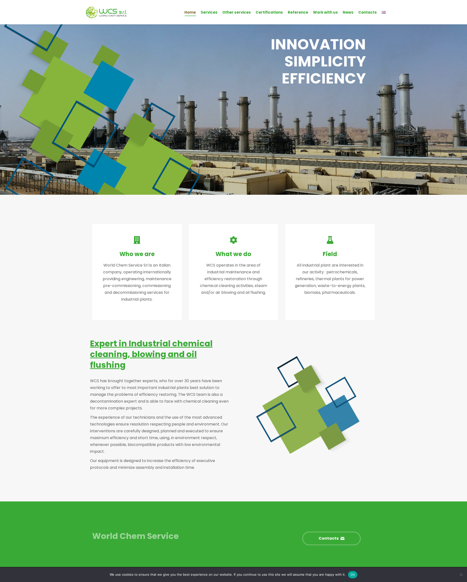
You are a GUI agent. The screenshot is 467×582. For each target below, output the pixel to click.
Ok (352, 574)
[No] (460, 574)
